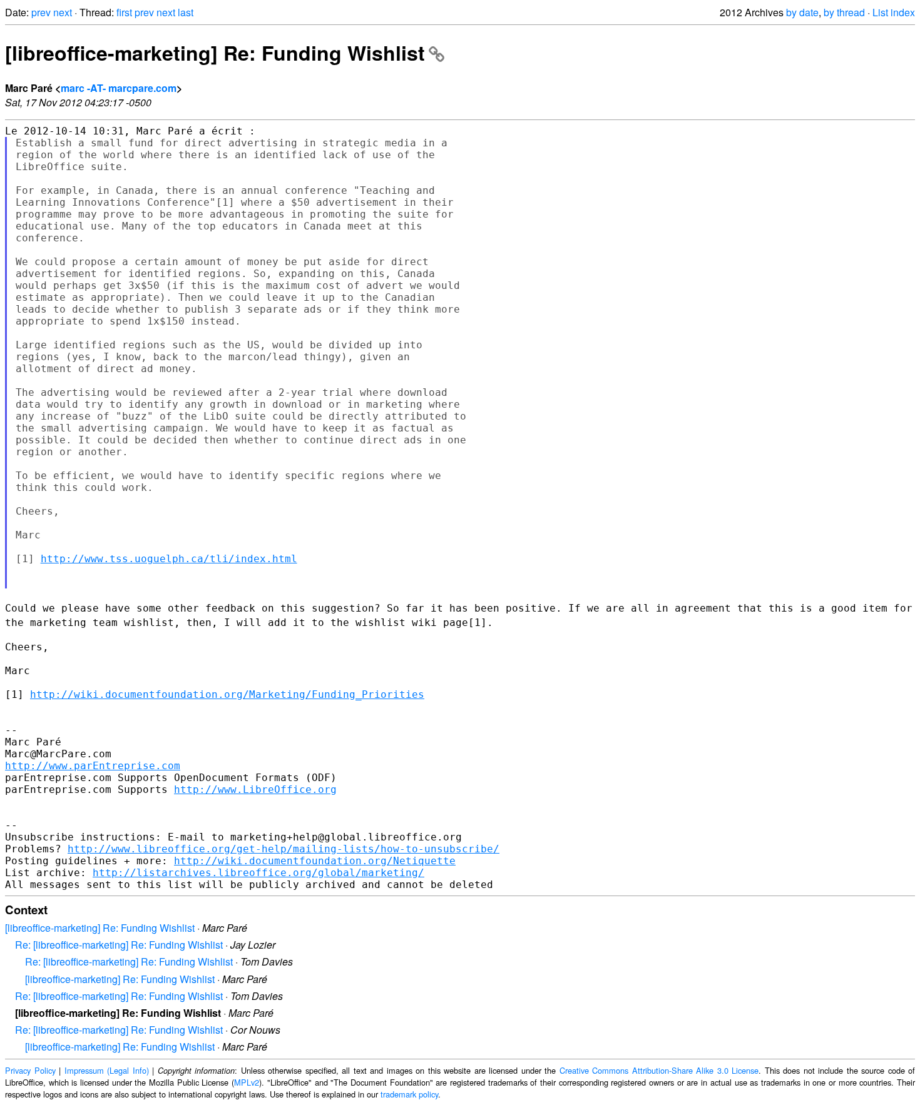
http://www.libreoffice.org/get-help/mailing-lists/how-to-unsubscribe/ (283, 849)
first (124, 12)
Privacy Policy (30, 1070)
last (185, 12)
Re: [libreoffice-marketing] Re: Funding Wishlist (119, 944)
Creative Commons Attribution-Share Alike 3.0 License (659, 1070)
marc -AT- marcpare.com (118, 88)
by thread (844, 12)
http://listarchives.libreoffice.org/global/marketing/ (258, 873)
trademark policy (409, 1094)
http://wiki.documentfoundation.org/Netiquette (315, 861)
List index (893, 12)
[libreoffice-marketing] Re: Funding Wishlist (215, 52)
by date (802, 12)
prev (41, 12)
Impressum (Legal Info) (106, 1070)
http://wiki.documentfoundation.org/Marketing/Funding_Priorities (227, 694)
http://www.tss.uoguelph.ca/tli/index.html (169, 559)
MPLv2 (246, 1082)
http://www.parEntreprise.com (92, 766)
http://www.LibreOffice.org (255, 789)
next (62, 12)
